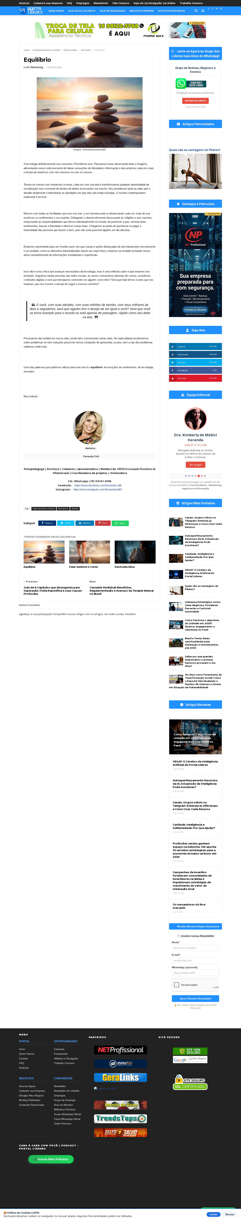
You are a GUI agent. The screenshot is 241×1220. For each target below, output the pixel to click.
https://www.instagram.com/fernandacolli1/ (97, 489)
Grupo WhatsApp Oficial (67, 1114)
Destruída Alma (124, 566)
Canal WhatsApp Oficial (67, 1119)
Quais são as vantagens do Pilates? (194, 150)
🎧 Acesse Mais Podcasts (51, 1159)
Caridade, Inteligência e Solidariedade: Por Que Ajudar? (199, 557)
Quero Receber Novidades (195, 998)
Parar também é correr (83, 566)
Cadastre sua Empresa (32, 1090)
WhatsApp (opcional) (184, 967)
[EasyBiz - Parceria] (120, 1063)
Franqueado (61, 1053)
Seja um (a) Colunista (81, 10)
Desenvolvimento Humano (46, 50)
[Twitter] (217, 8)
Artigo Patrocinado (171, 10)
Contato (23, 1058)
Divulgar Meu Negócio (31, 1095)
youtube (197, 378)
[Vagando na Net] (120, 1091)
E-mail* (176, 955)
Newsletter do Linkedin (66, 1090)
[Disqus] (89, 711)
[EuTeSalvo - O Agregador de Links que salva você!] (120, 1132)
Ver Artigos (195, 466)
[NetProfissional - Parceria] (120, 1050)
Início (22, 1049)
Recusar (229, 1214)
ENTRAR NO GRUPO (195, 100)
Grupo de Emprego (65, 1100)
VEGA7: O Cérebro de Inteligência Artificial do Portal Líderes (199, 573)
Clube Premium (62, 1123)
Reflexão (86, 50)
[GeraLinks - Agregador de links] (120, 1077)
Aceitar (213, 1214)
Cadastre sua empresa (48, 3)
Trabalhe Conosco (191, 3)
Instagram (197, 354)
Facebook (197, 370)
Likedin (197, 346)
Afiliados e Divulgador (66, 1058)
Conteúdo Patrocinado (31, 1104)
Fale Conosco (121, 3)
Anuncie (24, 3)
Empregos (82, 3)
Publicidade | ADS (197, 23)
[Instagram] (212, 8)
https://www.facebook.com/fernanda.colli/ (98, 485)
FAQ (69, 3)
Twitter (197, 362)
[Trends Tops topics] (120, 1118)
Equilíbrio (29, 566)
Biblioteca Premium (141, 10)
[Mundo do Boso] (120, 1105)
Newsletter (101, 3)
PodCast (24, 1067)
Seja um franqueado (112, 10)
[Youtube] (221, 8)
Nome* (176, 942)
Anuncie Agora (27, 1086)
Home (26, 50)
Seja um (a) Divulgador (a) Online (154, 3)
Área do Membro (63, 1104)
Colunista (59, 1049)
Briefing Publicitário (29, 1100)
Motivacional (70, 50)
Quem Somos (56, 10)
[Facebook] (208, 8)
